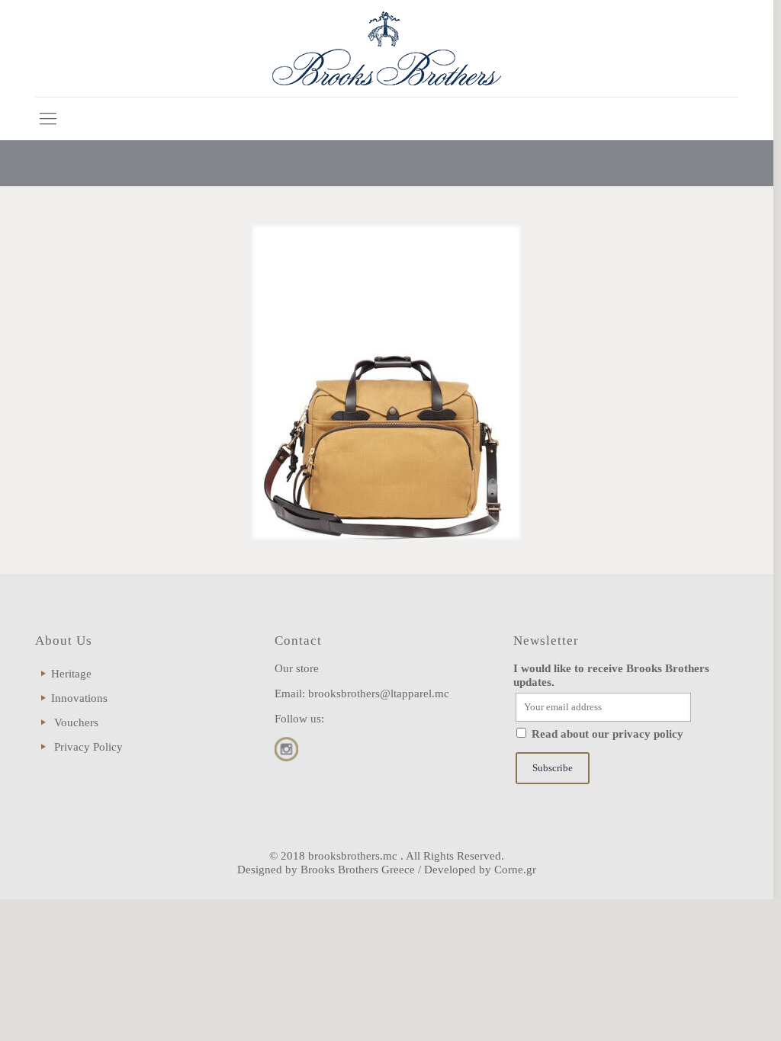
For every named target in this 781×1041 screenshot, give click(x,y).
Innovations (79, 698)
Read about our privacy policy (607, 734)
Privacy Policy (88, 747)
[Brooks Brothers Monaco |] (386, 48)
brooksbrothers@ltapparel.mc (378, 693)
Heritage (71, 674)
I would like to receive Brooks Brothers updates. (611, 675)
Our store (297, 668)
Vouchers (76, 722)
